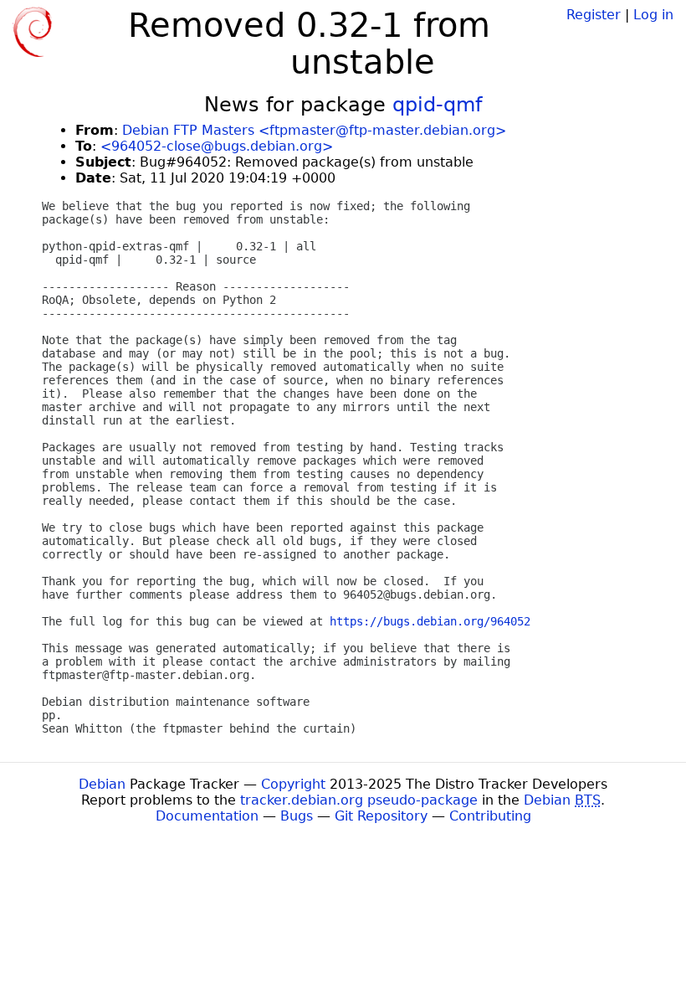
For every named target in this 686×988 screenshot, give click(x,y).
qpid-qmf (437, 104)
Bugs (296, 816)
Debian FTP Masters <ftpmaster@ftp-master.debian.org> (314, 130)
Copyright (293, 784)
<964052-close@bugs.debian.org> (216, 146)
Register (593, 15)
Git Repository (381, 816)
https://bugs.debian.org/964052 (430, 621)
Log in (653, 15)
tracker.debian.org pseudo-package (359, 800)
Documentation (207, 816)
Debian (102, 784)
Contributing (490, 816)
